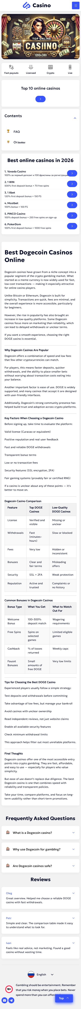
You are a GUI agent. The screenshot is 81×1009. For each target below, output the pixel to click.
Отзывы (19, 142)
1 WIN (11, 182)
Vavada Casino (16, 171)
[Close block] (74, 118)
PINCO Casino (16, 213)
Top (61, 998)
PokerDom (14, 224)
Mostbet (12, 203)
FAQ (17, 132)
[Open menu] (75, 5)
